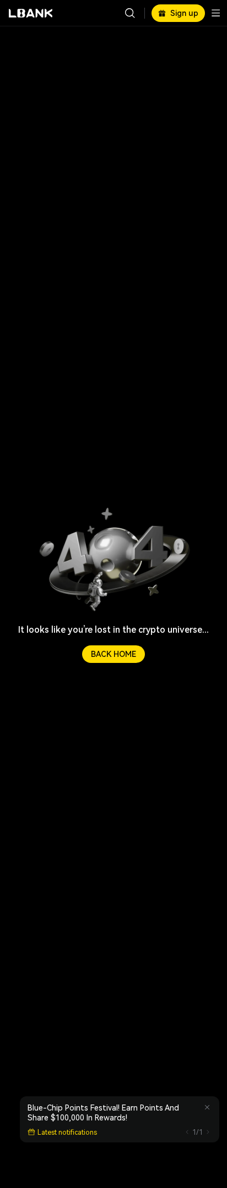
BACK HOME (113, 654)
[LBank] (31, 13)
